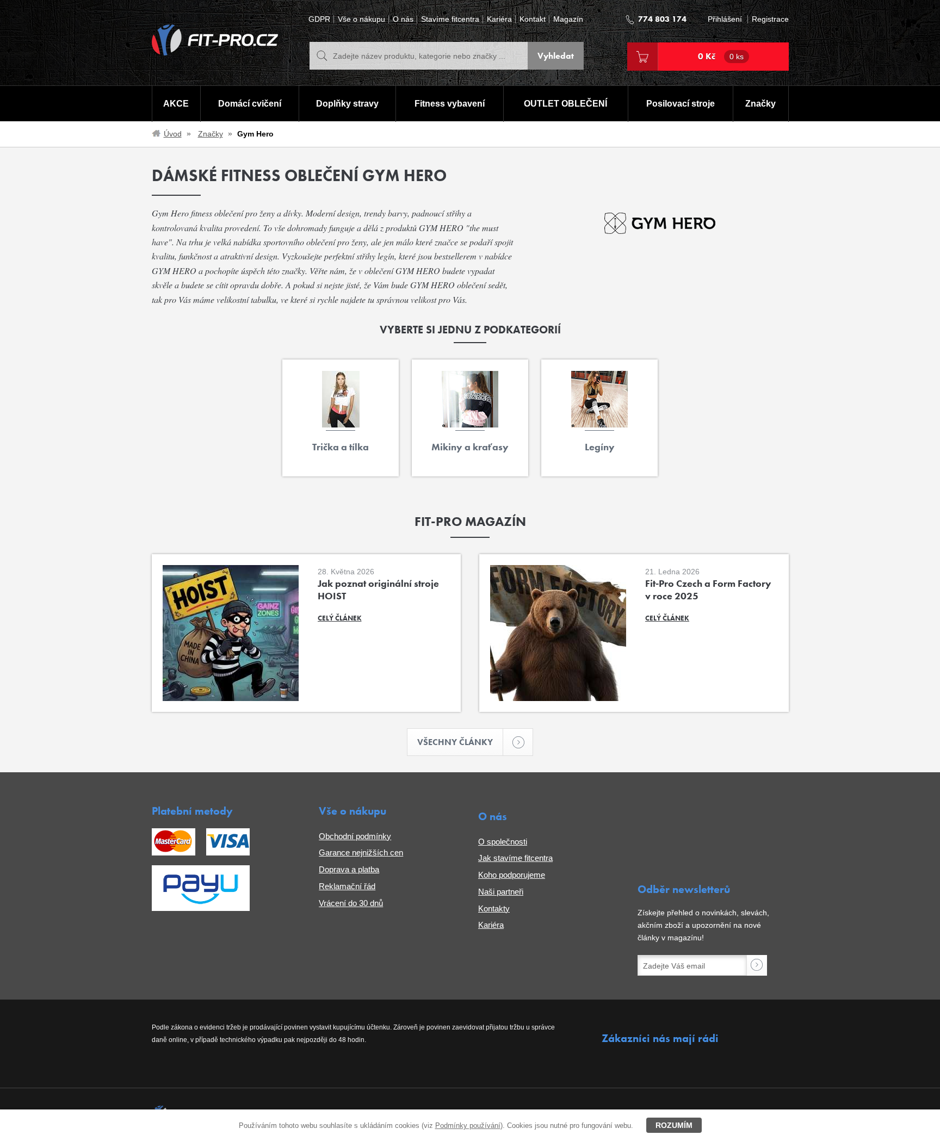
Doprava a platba (349, 869)
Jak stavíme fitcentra (515, 858)
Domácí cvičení (249, 103)
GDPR (319, 19)
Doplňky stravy (347, 103)
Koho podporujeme (511, 874)
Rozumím (673, 1125)
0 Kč (721, 56)
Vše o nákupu (361, 19)
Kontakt (533, 19)
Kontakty (494, 908)
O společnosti (502, 841)
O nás (403, 19)
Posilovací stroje (680, 103)
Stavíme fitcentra (450, 19)
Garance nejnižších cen (361, 852)
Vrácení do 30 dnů (351, 903)
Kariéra (499, 19)
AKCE (176, 103)
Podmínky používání (467, 1125)
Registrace (770, 19)
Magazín (568, 19)
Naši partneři (500, 891)
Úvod (173, 133)
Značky (760, 103)
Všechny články (455, 742)
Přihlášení (725, 19)
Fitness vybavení (450, 103)
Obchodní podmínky (355, 836)
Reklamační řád (347, 886)
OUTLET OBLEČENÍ (565, 103)
